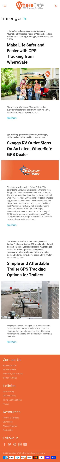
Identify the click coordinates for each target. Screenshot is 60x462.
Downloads (8, 422)
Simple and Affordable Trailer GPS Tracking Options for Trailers (28, 269)
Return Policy (8, 392)
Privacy (6, 404)
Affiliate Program (10, 426)
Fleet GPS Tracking (11, 418)
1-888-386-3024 (10, 378)
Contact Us (7, 430)
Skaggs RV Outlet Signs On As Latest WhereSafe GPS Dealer (29, 149)
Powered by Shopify (38, 453)
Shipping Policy (9, 396)
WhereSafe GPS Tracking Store (19, 453)
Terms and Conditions (12, 400)
